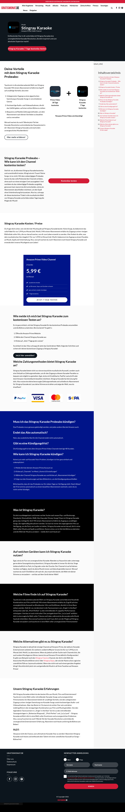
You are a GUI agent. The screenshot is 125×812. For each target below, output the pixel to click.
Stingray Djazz (49, 661)
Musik (48, 6)
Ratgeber (33, 10)
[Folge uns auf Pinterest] (21, 779)
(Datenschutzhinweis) (97, 781)
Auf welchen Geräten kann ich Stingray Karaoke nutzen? (109, 116)
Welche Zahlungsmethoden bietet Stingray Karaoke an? (110, 96)
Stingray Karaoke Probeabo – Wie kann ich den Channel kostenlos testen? (110, 82)
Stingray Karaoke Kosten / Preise (110, 87)
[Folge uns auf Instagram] (15, 779)
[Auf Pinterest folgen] (122, 8)
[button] (111, 8)
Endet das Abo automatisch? (108, 104)
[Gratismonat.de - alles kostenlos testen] (10, 8)
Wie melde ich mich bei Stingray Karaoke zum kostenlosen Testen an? (110, 91)
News (25, 10)
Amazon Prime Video (36, 259)
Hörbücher (74, 6)
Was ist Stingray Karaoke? (108, 113)
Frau (81, 760)
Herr (69, 760)
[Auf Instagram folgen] (119, 8)
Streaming (39, 6)
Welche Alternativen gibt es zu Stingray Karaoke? (109, 125)
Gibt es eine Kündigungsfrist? (109, 106)
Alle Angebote (27, 6)
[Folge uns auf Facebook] (9, 779)
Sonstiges (104, 6)
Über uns (10, 759)
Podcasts (64, 6)
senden (91, 786)
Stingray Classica (42, 658)
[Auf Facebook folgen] (116, 8)
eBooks (55, 6)
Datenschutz (12, 762)
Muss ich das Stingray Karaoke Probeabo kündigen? (109, 100)
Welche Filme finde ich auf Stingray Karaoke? (108, 120)
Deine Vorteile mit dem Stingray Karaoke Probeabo (109, 78)
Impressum (11, 764)
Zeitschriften (85, 6)
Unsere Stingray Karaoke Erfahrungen (107, 129)
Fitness (95, 6)
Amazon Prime (26, 31)
